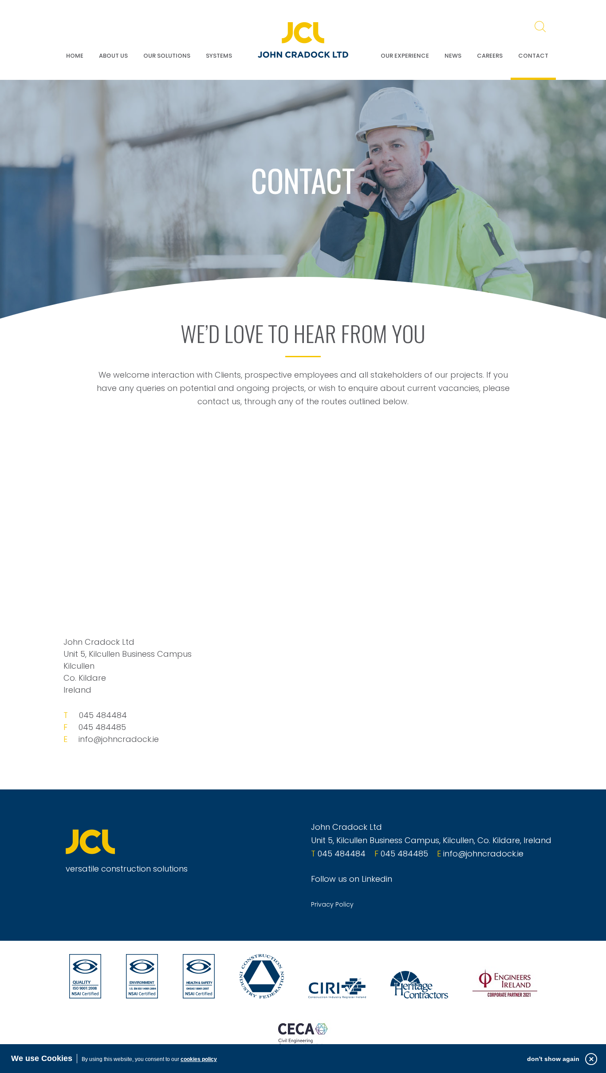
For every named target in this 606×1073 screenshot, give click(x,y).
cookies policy (199, 1059)
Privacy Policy (332, 904)
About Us (113, 55)
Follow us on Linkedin (351, 878)
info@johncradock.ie (119, 739)
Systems (219, 55)
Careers (490, 55)
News (453, 55)
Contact (533, 55)
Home (74, 55)
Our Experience (405, 55)
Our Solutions (166, 55)
